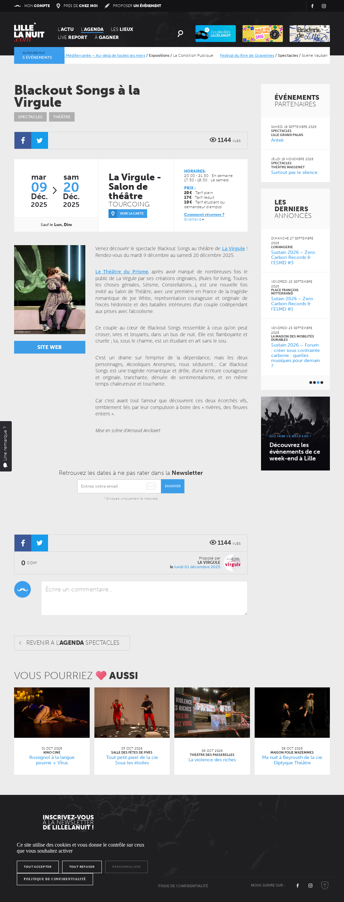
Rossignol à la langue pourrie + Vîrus (52, 760)
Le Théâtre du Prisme (121, 271)
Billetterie (193, 219)
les (122, 29)
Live (72, 37)
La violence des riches (212, 760)
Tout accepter (38, 866)
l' (92, 29)
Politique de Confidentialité (179, 886)
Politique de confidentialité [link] (55, 879)
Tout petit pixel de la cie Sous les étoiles (132, 760)
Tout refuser (82, 866)
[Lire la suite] (52, 712)
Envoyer (172, 486)
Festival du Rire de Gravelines (231, 55)
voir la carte (132, 214)
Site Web (49, 347)
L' (66, 29)
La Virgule (233, 248)
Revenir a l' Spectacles (73, 642)
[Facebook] (22, 140)
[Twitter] (39, 140)
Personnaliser (126, 866)
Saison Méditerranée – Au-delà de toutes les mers (83, 55)
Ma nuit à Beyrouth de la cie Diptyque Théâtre (292, 760)
